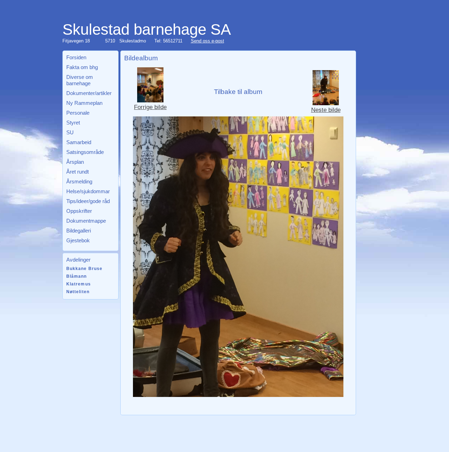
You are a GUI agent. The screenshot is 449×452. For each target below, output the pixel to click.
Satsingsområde (85, 152)
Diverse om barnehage (79, 80)
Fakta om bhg (82, 67)
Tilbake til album (238, 91)
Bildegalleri (78, 231)
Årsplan (75, 162)
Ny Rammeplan (84, 103)
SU (70, 132)
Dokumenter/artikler (89, 93)
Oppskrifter (79, 211)
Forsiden (76, 57)
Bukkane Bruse (84, 269)
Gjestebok (78, 240)
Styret (73, 123)
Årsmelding (79, 181)
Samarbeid (78, 142)
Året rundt (77, 172)
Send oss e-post (207, 40)
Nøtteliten (78, 292)
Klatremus (78, 284)
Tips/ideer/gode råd (88, 201)
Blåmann (76, 276)
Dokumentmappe (86, 221)
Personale (77, 113)
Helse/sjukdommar (88, 191)
